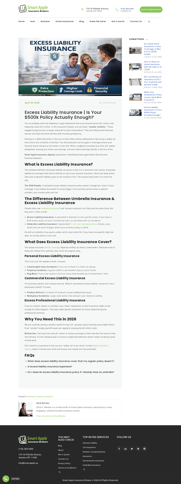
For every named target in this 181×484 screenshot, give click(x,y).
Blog (81, 21)
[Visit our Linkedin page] (125, 448)
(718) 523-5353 (127, 8)
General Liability (90, 443)
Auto (32, 21)
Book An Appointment (151, 9)
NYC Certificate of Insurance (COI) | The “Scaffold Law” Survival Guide (153, 81)
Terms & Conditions (67, 468)
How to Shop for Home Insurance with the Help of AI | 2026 (153, 65)
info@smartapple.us (28, 462)
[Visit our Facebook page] (119, 448)
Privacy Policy (64, 463)
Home (21, 21)
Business (45, 21)
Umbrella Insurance (91, 465)
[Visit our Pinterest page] (138, 448)
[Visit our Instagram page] (144, 448)
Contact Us (136, 21)
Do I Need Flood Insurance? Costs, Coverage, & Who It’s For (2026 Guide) (152, 49)
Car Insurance (89, 447)
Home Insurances (65, 21)
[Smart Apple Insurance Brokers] (45, 8)
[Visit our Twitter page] (132, 448)
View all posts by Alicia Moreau (51, 416)
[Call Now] (5, 478)
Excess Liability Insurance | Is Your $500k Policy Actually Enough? (153, 111)
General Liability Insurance (40, 396)
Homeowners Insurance (93, 460)
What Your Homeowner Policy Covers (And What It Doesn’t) (153, 96)
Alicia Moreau (109, 102)
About (61, 450)
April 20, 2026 (32, 102)
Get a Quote (117, 21)
